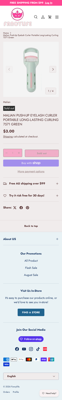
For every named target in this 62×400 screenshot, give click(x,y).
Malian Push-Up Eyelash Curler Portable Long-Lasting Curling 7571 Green (30, 36)
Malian (6, 102)
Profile (16, 392)
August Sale (31, 275)
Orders (6, 392)
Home (6, 33)
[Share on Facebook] (21, 208)
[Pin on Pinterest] (27, 208)
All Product (31, 261)
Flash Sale (31, 268)
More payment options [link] (31, 171)
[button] (49, 17)
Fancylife (15, 386)
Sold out (42, 153)
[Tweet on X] (15, 208)
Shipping (8, 136)
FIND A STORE (31, 312)
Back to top (31, 226)
